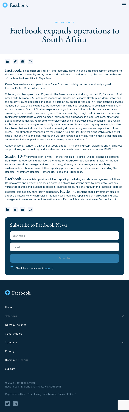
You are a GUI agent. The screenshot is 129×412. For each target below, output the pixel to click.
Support (10, 368)
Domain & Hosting (17, 360)
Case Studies (13, 333)
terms (47, 268)
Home (9, 307)
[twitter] (15, 61)
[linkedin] (7, 61)
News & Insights (15, 324)
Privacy (10, 351)
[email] (22, 61)
